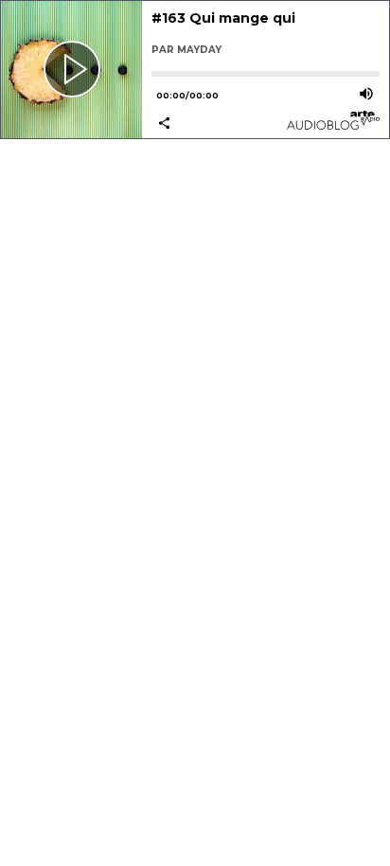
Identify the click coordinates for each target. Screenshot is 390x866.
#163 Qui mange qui (223, 18)
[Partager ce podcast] (208, 124)
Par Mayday (186, 50)
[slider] (265, 74)
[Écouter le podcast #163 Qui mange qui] (71, 69)
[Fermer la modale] (191, 416)
